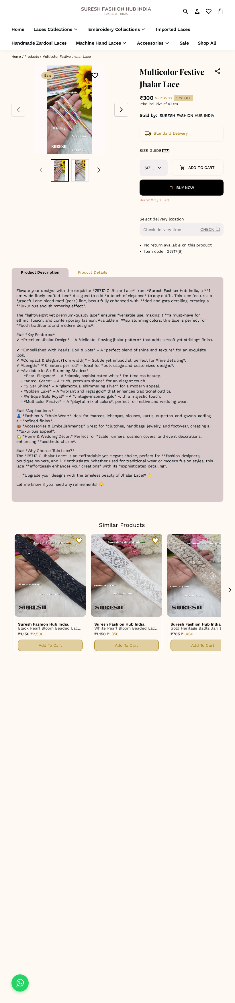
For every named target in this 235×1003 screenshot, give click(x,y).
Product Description (40, 272)
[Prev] (41, 170)
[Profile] (197, 11)
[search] (185, 11)
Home (16, 57)
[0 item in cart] (220, 11)
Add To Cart (50, 645)
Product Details (92, 272)
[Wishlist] (95, 76)
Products (31, 57)
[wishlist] (208, 11)
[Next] (98, 170)
